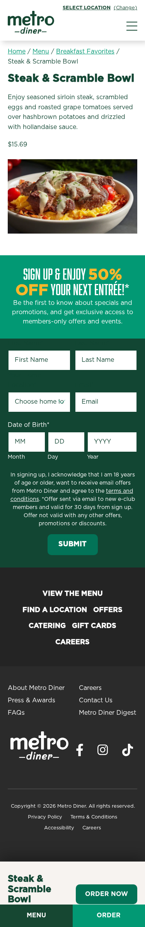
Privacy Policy (45, 817)
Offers (108, 610)
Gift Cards (94, 626)
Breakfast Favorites (85, 51)
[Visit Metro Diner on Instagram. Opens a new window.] (102, 752)
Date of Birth (28, 425)
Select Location (87, 7)
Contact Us (96, 700)
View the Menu (73, 593)
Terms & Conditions (93, 817)
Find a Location (54, 610)
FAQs (16, 713)
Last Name (92, 343)
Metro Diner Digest (107, 713)
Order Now (106, 894)
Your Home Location (24, 380)
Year (93, 457)
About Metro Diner (36, 688)
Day (53, 457)
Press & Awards (31, 700)
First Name (26, 343)
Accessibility (59, 828)
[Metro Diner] (31, 32)
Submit (72, 544)
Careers (72, 642)
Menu (40, 51)
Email (84, 385)
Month (16, 457)
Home (17, 51)
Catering (47, 626)
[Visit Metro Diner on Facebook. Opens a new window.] (80, 752)
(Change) (125, 7)
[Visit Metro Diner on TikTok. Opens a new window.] (127, 752)
